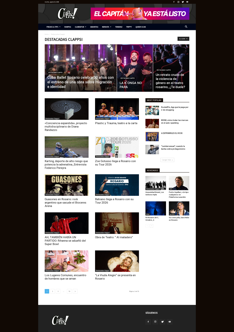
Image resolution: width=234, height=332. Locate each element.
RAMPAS (67, 27)
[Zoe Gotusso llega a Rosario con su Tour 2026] (117, 147)
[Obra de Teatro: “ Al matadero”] (117, 223)
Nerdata (105, 27)
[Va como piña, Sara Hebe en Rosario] (179, 208)
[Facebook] (174, 2)
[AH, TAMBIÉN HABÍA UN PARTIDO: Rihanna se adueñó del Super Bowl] (67, 223)
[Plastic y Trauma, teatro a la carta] (117, 109)
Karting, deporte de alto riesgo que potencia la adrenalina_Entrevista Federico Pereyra (66, 164)
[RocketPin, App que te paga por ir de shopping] (152, 110)
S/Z (171, 189)
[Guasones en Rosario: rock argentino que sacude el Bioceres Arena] (67, 185)
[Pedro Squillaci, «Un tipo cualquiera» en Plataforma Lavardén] (179, 183)
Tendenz (118, 27)
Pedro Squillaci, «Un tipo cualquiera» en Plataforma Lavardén (178, 194)
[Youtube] (187, 2)
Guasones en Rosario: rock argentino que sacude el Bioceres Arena (65, 203)
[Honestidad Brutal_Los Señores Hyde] (155, 183)
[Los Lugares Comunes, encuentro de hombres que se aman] (67, 261)
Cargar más (166, 160)
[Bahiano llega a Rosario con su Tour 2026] (117, 185)
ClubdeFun (79, 27)
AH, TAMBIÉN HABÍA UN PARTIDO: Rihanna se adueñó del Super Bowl (65, 241)
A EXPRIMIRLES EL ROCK (172, 133)
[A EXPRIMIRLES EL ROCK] (152, 136)
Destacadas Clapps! (55, 72)
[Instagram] (178, 2)
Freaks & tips (52, 27)
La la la (172, 214)
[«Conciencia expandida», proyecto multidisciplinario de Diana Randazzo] (67, 109)
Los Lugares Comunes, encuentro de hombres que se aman (65, 277)
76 (69, 291)
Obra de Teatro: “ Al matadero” (114, 237)
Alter (148, 214)
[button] (186, 27)
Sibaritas (94, 27)
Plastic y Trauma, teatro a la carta (116, 123)
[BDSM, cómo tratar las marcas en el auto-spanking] (152, 123)
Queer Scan (141, 27)
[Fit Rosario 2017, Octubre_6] (155, 208)
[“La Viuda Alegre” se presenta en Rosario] (117, 261)
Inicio (46, 34)
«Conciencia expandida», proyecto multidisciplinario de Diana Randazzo (66, 127)
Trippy (129, 27)
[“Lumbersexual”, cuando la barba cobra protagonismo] (152, 149)
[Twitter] (183, 2)
